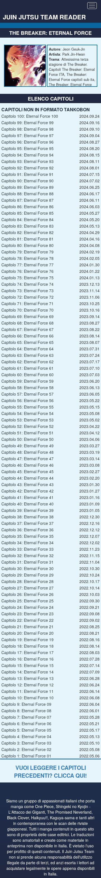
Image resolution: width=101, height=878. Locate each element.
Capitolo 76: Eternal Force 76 (27, 271)
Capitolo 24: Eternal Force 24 (27, 607)
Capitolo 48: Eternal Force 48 (27, 452)
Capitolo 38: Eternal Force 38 (27, 516)
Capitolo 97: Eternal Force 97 (27, 135)
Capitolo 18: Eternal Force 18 (27, 646)
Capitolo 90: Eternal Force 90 (27, 180)
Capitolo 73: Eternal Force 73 (27, 290)
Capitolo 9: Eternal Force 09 (26, 704)
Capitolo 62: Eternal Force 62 (27, 361)
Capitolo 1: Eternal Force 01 (26, 756)
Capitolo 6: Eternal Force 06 (26, 723)
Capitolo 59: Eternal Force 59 (27, 381)
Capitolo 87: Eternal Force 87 (27, 200)
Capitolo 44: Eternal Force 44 (27, 478)
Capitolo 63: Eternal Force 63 (27, 355)
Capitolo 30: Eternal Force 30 (27, 568)
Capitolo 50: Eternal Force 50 (27, 439)
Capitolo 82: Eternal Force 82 (27, 232)
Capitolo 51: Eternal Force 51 (27, 432)
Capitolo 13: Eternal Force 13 (27, 678)
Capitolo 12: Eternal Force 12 (27, 685)
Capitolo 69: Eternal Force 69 (27, 316)
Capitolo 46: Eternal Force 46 (27, 465)
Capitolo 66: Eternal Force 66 (27, 336)
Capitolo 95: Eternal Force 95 (27, 148)
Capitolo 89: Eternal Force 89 (27, 187)
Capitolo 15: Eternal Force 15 (27, 665)
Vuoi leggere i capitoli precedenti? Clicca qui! (50, 771)
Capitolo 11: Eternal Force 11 (27, 691)
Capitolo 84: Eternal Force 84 (27, 219)
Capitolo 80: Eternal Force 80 (27, 245)
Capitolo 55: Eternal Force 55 (27, 407)
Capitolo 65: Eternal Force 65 (27, 342)
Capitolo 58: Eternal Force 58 (27, 387)
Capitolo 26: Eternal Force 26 (27, 594)
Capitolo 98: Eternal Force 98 (27, 129)
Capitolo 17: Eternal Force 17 (27, 652)
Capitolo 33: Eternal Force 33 (27, 549)
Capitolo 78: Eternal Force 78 (27, 258)
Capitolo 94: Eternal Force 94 (27, 155)
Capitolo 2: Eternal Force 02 (26, 749)
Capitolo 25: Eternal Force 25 (27, 601)
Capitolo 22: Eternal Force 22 (27, 620)
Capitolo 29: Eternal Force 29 (27, 575)
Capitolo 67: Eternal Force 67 (27, 329)
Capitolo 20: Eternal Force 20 (27, 633)
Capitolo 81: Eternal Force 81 (27, 239)
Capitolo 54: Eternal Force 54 (27, 413)
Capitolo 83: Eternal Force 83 (27, 226)
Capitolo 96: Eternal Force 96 (27, 142)
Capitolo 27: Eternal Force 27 (27, 588)
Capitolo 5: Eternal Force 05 (26, 730)
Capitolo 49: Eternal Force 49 (27, 445)
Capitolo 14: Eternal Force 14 (27, 672)
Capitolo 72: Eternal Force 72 (27, 297)
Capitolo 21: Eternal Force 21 (27, 626)
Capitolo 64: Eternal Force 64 (27, 348)
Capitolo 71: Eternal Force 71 (27, 303)
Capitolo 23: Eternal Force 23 (27, 613)
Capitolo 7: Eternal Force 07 (26, 717)
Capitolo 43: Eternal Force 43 (27, 484)
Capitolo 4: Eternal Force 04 (26, 736)
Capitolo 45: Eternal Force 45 (27, 471)
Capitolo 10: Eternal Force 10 (27, 697)
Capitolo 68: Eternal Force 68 (27, 323)
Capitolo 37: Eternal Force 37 (27, 523)
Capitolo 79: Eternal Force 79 (27, 252)
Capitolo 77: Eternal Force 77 (27, 264)
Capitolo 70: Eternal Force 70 (27, 310)
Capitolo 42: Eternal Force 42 (27, 491)
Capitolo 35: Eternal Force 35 (27, 536)
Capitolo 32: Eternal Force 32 (27, 555)
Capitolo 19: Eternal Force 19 (27, 639)
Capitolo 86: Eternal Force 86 (27, 206)
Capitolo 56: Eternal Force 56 (27, 400)
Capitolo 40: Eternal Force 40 (27, 504)
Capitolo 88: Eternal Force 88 (27, 193)
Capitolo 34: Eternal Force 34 (27, 542)
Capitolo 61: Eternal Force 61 (27, 368)
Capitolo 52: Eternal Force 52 (27, 426)
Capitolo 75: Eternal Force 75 (27, 277)
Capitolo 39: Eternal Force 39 (27, 510)
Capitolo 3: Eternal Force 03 (26, 743)
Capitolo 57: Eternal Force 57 (27, 394)
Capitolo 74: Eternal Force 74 (27, 284)
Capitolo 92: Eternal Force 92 (27, 168)
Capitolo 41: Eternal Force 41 (27, 497)
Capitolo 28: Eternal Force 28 (27, 581)
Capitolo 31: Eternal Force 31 (27, 562)
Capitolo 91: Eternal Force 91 (27, 174)
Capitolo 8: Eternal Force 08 (26, 710)
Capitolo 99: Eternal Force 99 (27, 122)
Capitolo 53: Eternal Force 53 (27, 420)
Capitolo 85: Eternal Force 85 (27, 213)
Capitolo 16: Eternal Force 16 (27, 659)
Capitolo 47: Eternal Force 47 (27, 458)
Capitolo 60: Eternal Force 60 (27, 374)
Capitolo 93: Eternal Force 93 (27, 161)
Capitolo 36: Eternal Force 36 (27, 529)
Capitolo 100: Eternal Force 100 (29, 116)
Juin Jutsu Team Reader (44, 16)
